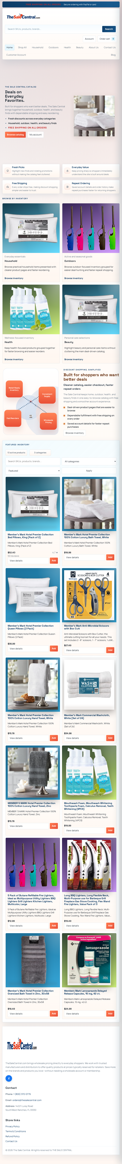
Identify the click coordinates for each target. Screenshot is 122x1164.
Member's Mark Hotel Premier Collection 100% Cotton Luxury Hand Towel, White (31, 717)
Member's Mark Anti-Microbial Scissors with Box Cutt (86, 627)
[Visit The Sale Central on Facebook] (9, 1078)
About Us (93, 47)
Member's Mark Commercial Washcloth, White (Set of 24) (87, 717)
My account (36, 134)
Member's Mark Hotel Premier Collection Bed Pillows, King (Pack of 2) (31, 536)
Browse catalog (15, 134)
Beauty (79, 47)
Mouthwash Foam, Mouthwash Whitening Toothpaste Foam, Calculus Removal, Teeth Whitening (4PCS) (89, 806)
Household (37, 47)
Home (10, 47)
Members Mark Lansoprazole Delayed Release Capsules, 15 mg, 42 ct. (85, 992)
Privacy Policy (13, 1126)
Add (54, 560)
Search (109, 29)
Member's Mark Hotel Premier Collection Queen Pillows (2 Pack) (31, 627)
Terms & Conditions (16, 1131)
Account (89, 38)
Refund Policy (13, 1136)
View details (16, 560)
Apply (89, 470)
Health (67, 47)
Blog (113, 54)
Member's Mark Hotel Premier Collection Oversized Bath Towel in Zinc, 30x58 (31, 992)
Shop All (22, 47)
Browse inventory (75, 432)
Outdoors (53, 47)
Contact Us (110, 47)
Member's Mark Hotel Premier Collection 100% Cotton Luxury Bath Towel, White (87, 536)
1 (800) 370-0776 (22, 1094)
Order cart (107, 38)
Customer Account (16, 54)
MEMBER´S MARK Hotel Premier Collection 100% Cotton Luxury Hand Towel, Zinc (31, 805)
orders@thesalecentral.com (27, 1100)
